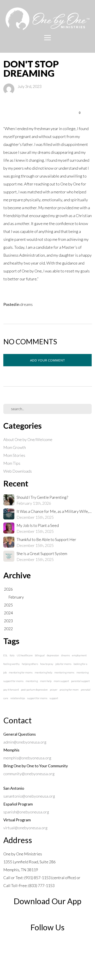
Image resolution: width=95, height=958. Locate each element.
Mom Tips (11, 463)
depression (53, 655)
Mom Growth (14, 447)
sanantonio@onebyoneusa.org (29, 796)
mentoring (32, 681)
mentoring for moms (20, 672)
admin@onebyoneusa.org (24, 742)
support (53, 698)
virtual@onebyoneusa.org (25, 827)
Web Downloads (17, 471)
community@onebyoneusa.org (29, 773)
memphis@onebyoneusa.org (27, 757)
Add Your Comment (47, 360)
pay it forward (11, 689)
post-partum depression (34, 689)
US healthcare (25, 655)
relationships (17, 698)
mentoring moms (64, 672)
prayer (53, 689)
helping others (30, 664)
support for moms (37, 698)
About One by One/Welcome (27, 439)
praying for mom (69, 689)
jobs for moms (63, 664)
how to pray (46, 664)
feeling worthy (11, 664)
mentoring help (43, 672)
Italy (12, 655)
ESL (5, 655)
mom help (45, 681)
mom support (61, 681)
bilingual (40, 655)
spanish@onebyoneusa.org (26, 811)
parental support (80, 681)
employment (79, 655)
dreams (26, 304)
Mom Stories (14, 455)
